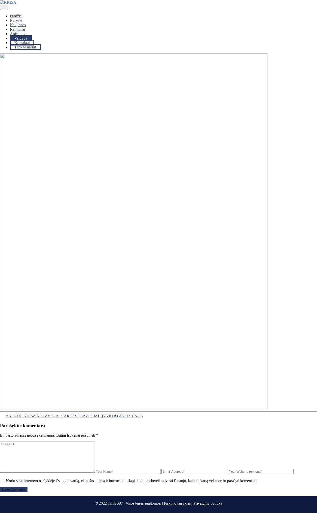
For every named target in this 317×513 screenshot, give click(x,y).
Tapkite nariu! (25, 47)
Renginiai (17, 29)
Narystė (16, 20)
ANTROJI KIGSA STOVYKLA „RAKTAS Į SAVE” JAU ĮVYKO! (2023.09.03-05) (74, 416)
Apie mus (17, 34)
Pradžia (16, 16)
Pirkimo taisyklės (177, 503)
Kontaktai (22, 43)
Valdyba (20, 38)
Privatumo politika (207, 503)
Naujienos (18, 25)
